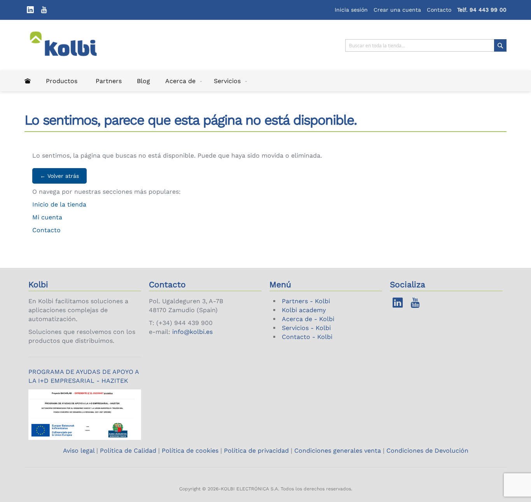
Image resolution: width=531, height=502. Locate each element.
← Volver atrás (59, 176)
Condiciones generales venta (337, 450)
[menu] (265, 81)
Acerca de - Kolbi (308, 319)
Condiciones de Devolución (427, 450)
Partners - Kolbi (306, 301)
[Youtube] (44, 10)
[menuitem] (27, 81)
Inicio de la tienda (59, 204)
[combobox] (426, 45)
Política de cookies (190, 450)
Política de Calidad (128, 450)
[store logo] (68, 45)
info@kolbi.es (192, 331)
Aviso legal (79, 450)
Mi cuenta (47, 217)
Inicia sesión (351, 10)
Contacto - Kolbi (307, 336)
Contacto (439, 10)
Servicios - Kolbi (306, 328)
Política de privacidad (256, 450)
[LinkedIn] (30, 10)
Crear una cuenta (397, 10)
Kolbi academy (304, 310)
